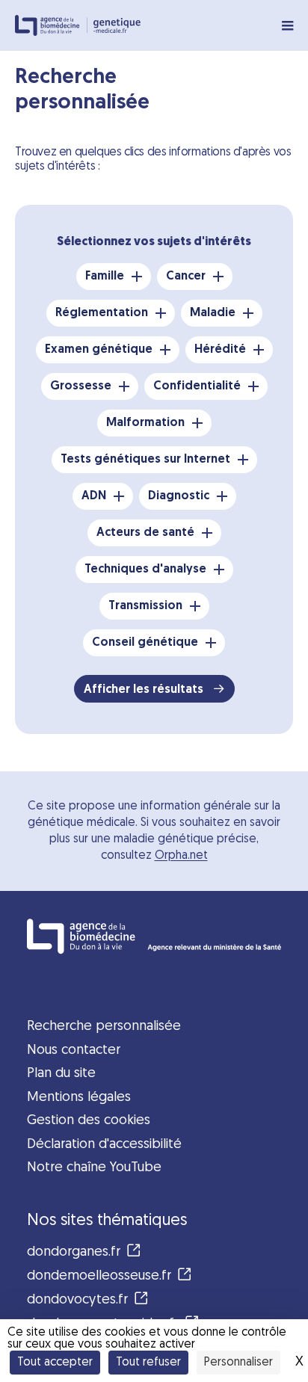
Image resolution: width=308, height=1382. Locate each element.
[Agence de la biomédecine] (51, 25)
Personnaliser (238, 1363)
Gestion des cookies (88, 1121)
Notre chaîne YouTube (94, 1168)
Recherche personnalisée (104, 1026)
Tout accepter (55, 1363)
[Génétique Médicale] (117, 26)
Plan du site (61, 1074)
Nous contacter (73, 1050)
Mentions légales (79, 1098)
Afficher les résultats (145, 690)
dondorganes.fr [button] (73, 1252)
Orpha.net (181, 856)
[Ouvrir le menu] (287, 25)
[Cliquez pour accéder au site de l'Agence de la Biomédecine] (154, 936)
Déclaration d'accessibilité (104, 1145)
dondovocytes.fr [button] (77, 1300)
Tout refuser (148, 1363)
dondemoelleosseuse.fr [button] (99, 1276)
